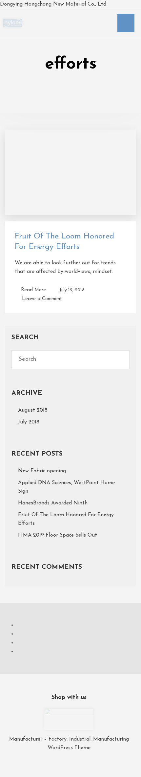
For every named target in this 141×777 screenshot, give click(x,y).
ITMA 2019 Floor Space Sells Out (57, 535)
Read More (33, 290)
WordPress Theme (69, 747)
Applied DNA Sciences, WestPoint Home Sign (66, 487)
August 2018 (33, 410)
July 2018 (28, 422)
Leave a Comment (42, 298)
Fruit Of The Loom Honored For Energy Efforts (66, 519)
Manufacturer (26, 739)
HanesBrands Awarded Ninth (53, 503)
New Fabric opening (42, 471)
